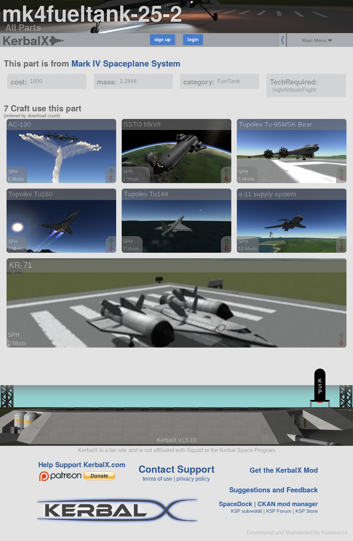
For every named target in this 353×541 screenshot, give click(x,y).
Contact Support (176, 469)
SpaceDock (235, 503)
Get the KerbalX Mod (284, 470)
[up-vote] (112, 172)
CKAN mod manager (288, 503)
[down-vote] (112, 179)
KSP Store (306, 511)
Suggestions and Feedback (273, 489)
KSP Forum (278, 511)
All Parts (23, 27)
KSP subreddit (246, 511)
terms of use (157, 479)
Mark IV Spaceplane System (125, 63)
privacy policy (193, 479)
